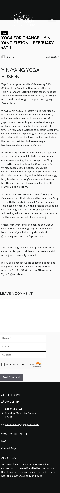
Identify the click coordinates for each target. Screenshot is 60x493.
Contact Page (8, 448)
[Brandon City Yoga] (22, 19)
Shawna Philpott (13, 232)
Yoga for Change (9, 84)
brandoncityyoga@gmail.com (22, 424)
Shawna (10, 57)
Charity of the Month (22, 270)
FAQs (4, 440)
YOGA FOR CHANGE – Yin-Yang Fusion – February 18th (27, 42)
